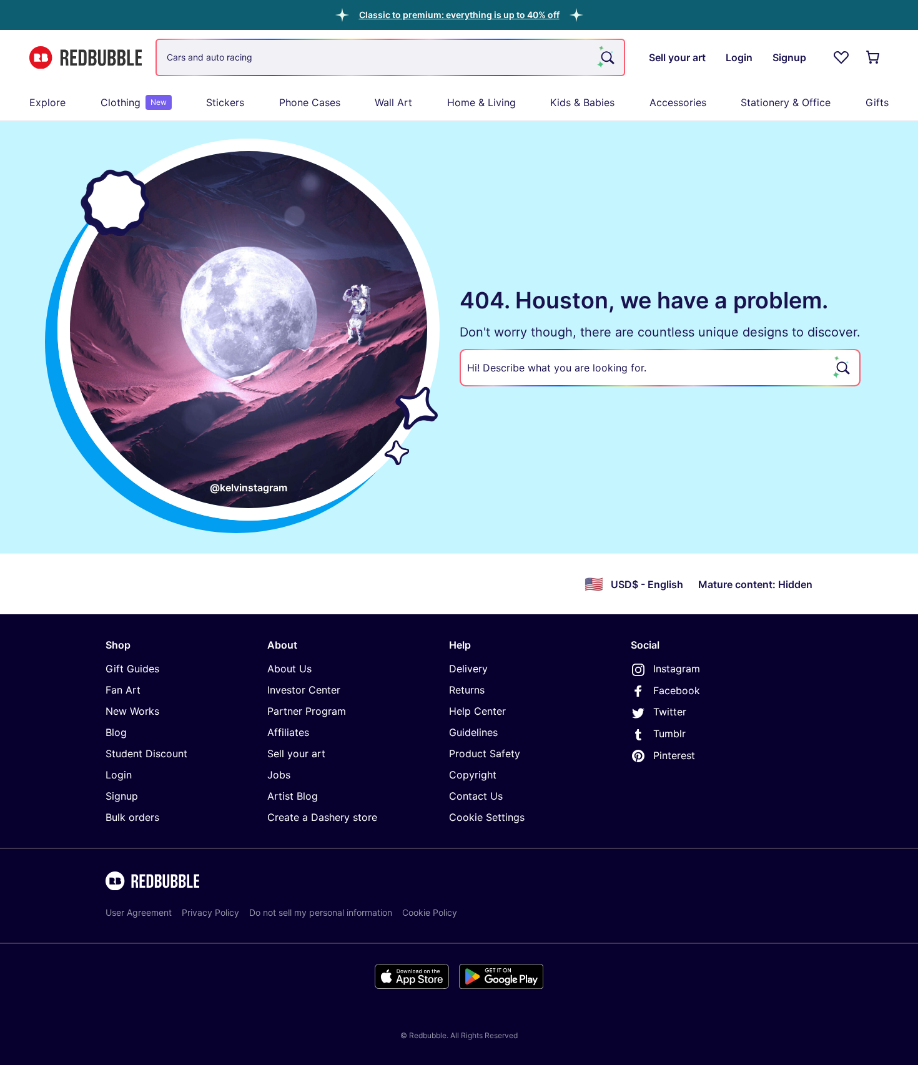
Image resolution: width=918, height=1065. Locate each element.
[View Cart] (874, 57)
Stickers (225, 102)
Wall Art (393, 102)
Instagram (676, 668)
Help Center (477, 711)
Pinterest (674, 755)
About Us (289, 668)
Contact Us (476, 796)
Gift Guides (132, 668)
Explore (47, 102)
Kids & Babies (582, 102)
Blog (116, 732)
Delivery (468, 668)
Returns (467, 690)
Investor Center (303, 690)
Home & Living (481, 102)
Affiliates (288, 732)
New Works (132, 711)
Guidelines (473, 732)
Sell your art (296, 753)
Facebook (676, 690)
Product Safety (484, 753)
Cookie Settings (487, 817)
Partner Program (306, 711)
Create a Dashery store (322, 817)
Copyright (472, 774)
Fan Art (123, 690)
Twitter (669, 711)
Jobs (278, 774)
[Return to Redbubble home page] (85, 57)
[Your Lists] (841, 57)
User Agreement (139, 912)
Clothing (134, 102)
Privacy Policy (210, 912)
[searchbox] (660, 367)
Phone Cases (309, 102)
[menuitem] (47, 102)
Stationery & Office (786, 102)
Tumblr (669, 733)
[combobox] (390, 57)
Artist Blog (292, 796)
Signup (122, 796)
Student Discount (146, 753)
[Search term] (606, 57)
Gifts (877, 102)
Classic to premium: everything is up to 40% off (459, 14)
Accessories (677, 102)
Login (119, 774)
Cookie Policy (429, 912)
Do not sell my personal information (320, 912)
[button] (459, 14)
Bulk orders (132, 817)
